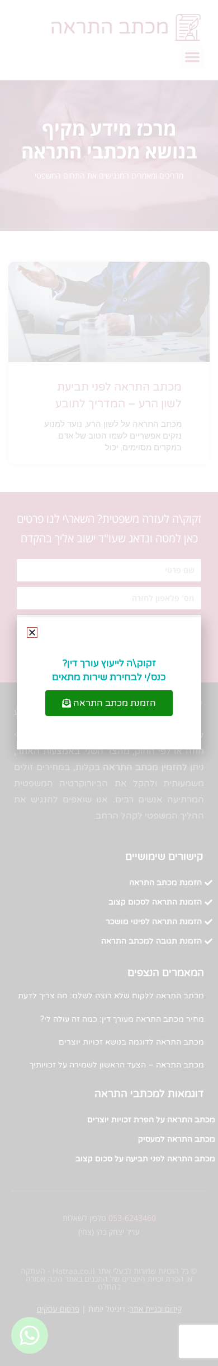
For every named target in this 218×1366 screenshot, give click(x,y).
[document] (109, 683)
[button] (32, 632)
